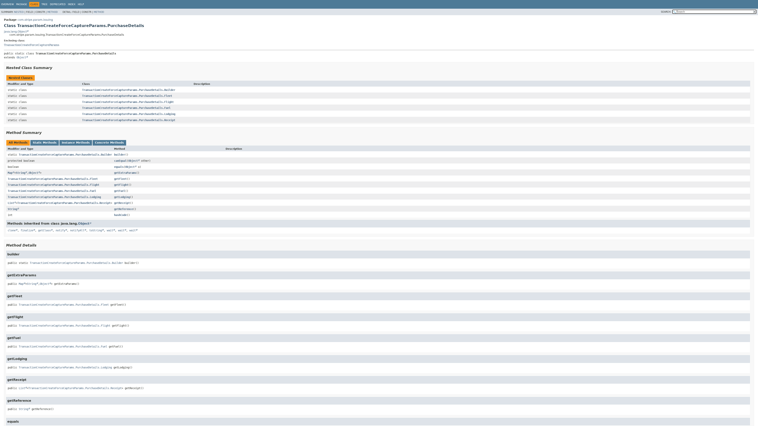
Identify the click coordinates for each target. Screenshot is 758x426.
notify (60, 230)
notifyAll (77, 230)
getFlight (121, 184)
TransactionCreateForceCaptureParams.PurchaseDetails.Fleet (127, 95)
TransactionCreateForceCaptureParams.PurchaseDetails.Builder (128, 90)
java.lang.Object (15, 31)
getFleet (120, 178)
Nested (19, 12)
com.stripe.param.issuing (35, 19)
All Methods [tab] (18, 142)
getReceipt (122, 203)
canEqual (120, 160)
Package (21, 4)
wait (110, 230)
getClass (44, 230)
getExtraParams (125, 172)
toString (95, 230)
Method (52, 12)
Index (71, 4)
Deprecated (58, 4)
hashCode (120, 215)
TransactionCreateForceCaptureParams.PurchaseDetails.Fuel (126, 107)
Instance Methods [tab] (76, 142)
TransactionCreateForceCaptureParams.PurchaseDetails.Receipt (128, 120)
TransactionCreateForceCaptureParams (31, 45)
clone (12, 230)
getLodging (122, 197)
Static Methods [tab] (44, 142)
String (20, 172)
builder (119, 154)
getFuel (119, 190)
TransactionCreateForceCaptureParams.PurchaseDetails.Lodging (128, 114)
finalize (27, 230)
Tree (44, 4)
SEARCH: (666, 11)
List (11, 203)
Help (81, 4)
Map (10, 172)
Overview (7, 4)
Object (21, 57)
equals (119, 166)
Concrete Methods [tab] (109, 142)
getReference (123, 209)
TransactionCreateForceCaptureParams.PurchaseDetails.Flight (128, 102)
